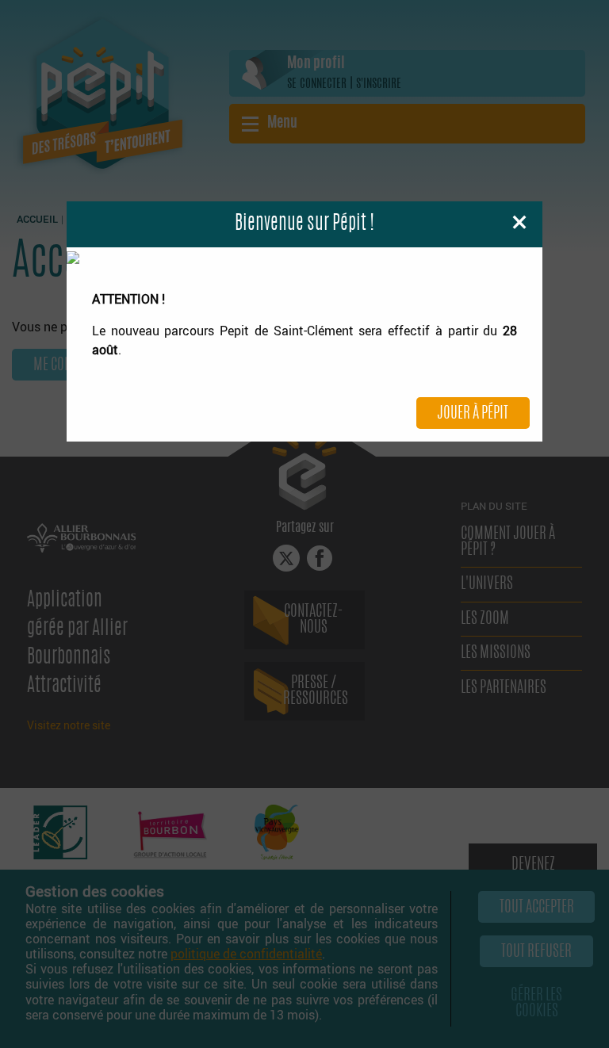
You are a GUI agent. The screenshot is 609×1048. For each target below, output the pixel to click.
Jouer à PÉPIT (472, 414)
